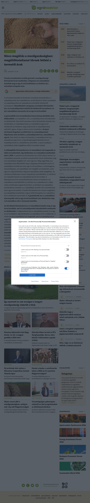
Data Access (45, 281)
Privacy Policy (55, 281)
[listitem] (45, 246)
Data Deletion (35, 281)
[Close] (75, 221)
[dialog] (45, 251)
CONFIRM (32, 275)
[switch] (67, 249)
